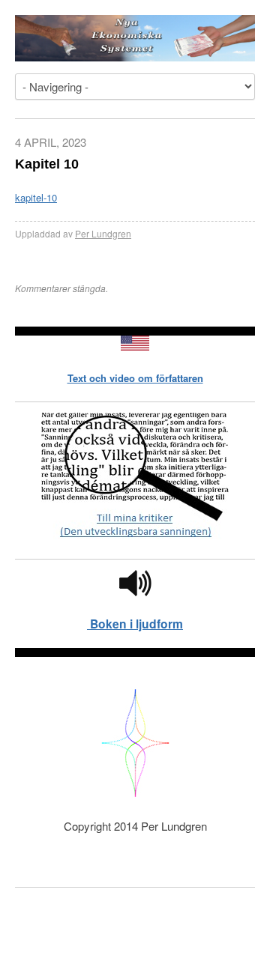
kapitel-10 (36, 197)
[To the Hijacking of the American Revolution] (135, 346)
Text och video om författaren (135, 378)
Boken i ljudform (135, 623)
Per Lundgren (103, 233)
